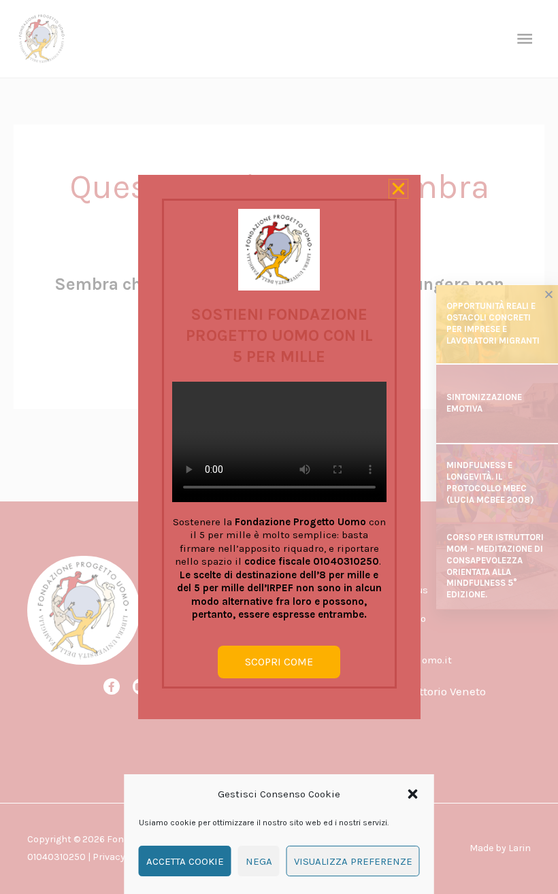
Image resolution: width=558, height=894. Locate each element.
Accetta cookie (185, 861)
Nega (259, 861)
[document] (279, 447)
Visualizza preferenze (353, 861)
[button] (413, 794)
